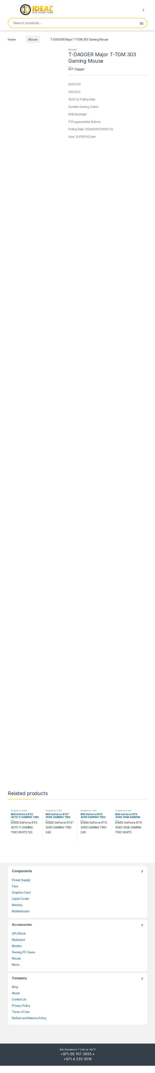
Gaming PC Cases (23, 952)
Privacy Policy (21, 1005)
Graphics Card (19, 810)
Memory (17, 905)
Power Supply (21, 880)
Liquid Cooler (20, 898)
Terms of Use (20, 1012)
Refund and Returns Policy (29, 1018)
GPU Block (19, 933)
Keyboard (18, 939)
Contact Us (19, 999)
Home (12, 39)
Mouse (32, 39)
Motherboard (20, 911)
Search (141, 23)
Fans (15, 886)
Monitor (17, 946)
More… (16, 964)
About (16, 993)
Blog (15, 987)
